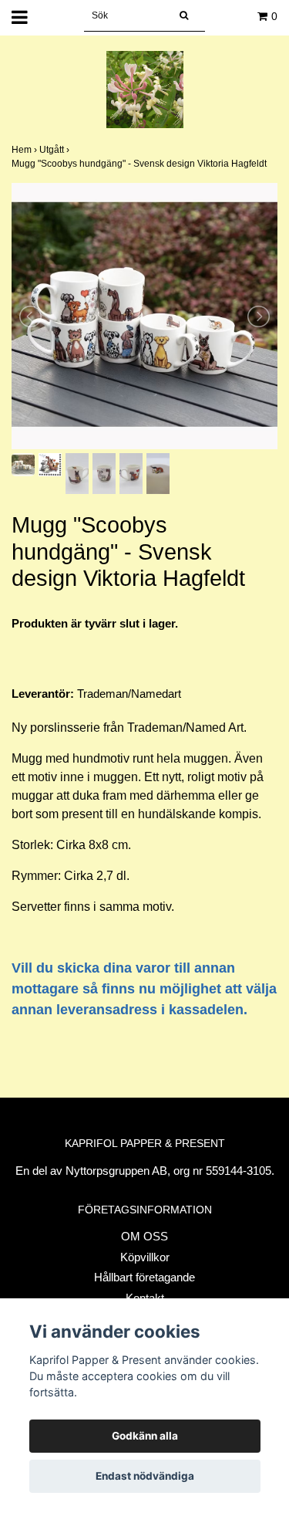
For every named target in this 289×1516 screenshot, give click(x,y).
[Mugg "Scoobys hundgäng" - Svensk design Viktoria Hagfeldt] (144, 316)
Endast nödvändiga (145, 1476)
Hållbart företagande (144, 1277)
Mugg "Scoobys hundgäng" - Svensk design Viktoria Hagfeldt (140, 163)
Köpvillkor (145, 1257)
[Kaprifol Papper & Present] (144, 88)
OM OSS (144, 1236)
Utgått (55, 149)
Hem (25, 149)
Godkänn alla (145, 1436)
